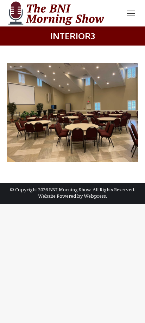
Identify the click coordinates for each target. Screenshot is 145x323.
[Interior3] (72, 112)
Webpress (95, 196)
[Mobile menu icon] (131, 13)
